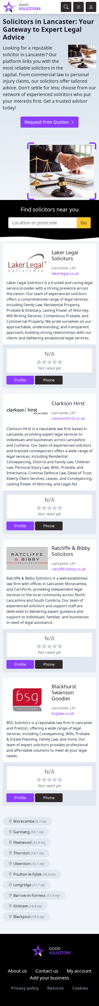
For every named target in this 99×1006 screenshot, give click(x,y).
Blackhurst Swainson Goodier (64, 692)
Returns (55, 988)
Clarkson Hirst (68, 403)
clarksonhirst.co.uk (68, 418)
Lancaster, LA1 (64, 267)
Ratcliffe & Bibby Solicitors (71, 551)
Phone (49, 380)
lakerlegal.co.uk (65, 273)
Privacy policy (25, 988)
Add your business (49, 978)
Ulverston (28, 863)
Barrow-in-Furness (35, 895)
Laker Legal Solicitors (65, 255)
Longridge (28, 884)
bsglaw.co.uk (63, 713)
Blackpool (28, 916)
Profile (20, 380)
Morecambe (29, 821)
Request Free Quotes (47, 122)
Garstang (28, 831)
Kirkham (27, 906)
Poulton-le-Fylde (33, 874)
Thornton (28, 853)
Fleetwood (28, 842)
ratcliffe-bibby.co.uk (69, 569)
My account (79, 971)
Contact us (46, 971)
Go (84, 223)
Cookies (80, 988)
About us (17, 971)
